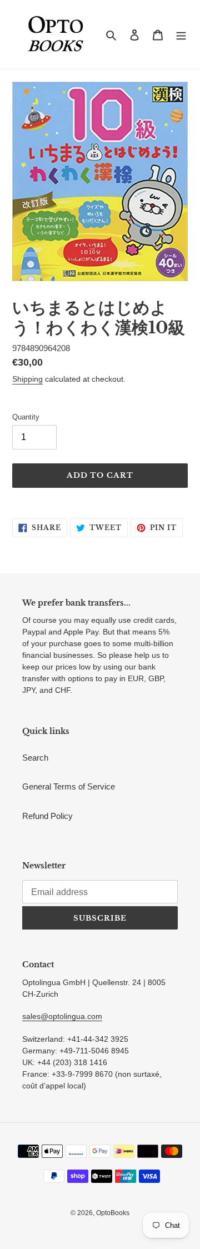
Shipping (27, 378)
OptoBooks (112, 1213)
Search (35, 757)
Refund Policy (47, 816)
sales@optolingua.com (62, 1016)
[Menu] (181, 35)
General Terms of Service (68, 786)
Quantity (25, 417)
